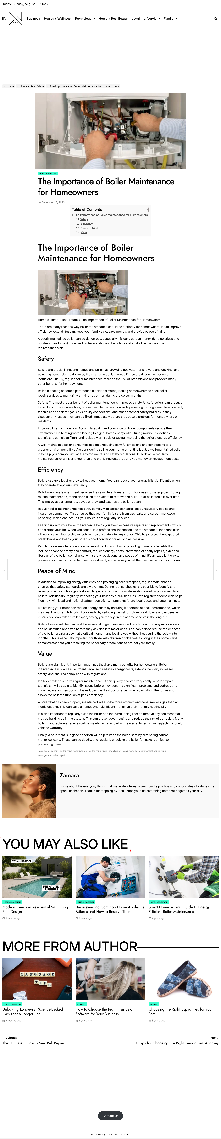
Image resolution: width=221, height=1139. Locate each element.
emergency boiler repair (52, 755)
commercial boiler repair (153, 750)
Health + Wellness (57, 18)
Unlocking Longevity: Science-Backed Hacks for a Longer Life (32, 1011)
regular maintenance (156, 582)
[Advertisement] (110, 53)
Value (84, 232)
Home (42, 320)
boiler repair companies (73, 750)
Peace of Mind (89, 228)
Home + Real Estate (113, 18)
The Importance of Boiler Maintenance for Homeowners (111, 214)
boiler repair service (126, 750)
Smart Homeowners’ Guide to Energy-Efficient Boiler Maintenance (179, 909)
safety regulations (104, 555)
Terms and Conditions (118, 1134)
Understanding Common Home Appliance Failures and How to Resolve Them (110, 909)
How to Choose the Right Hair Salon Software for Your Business (105, 1011)
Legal (136, 18)
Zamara (69, 775)
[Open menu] (4, 18)
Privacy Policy (98, 1134)
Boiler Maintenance (122, 320)
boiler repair (51, 750)
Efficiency (87, 223)
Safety (84, 219)
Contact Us (111, 1116)
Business (33, 18)
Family (168, 18)
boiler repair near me (100, 750)
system (79, 718)
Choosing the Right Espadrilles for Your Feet (181, 1011)
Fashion (153, 1004)
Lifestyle (150, 18)
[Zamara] (29, 791)
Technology (83, 18)
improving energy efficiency (76, 582)
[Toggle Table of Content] (144, 209)
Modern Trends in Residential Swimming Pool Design (35, 909)
